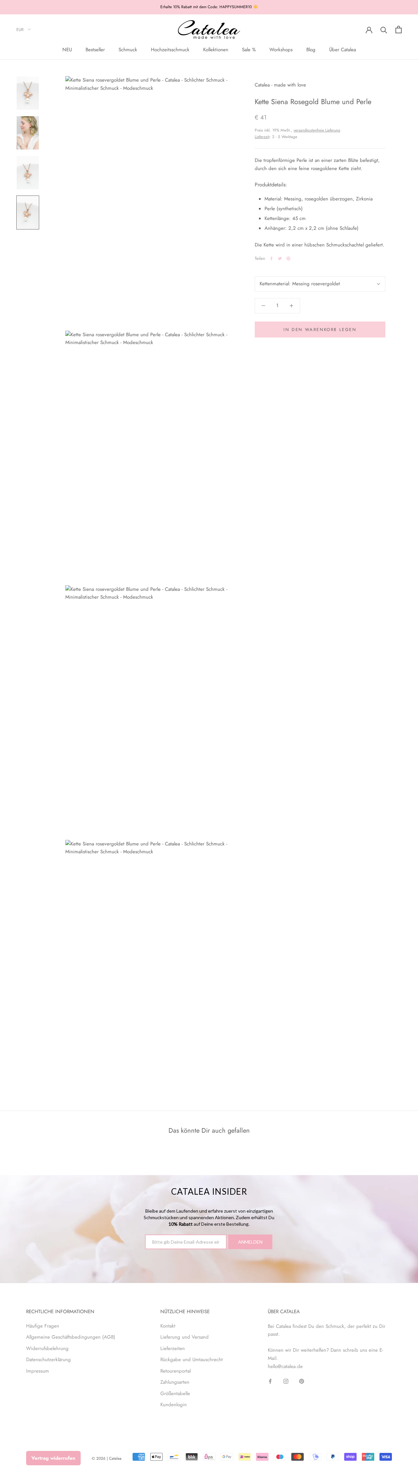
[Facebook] (271, 258)
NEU (67, 49)
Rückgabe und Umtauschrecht (191, 1359)
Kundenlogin (173, 1404)
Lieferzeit (262, 137)
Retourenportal (175, 1371)
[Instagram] (285, 1381)
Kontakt (167, 1326)
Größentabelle (175, 1393)
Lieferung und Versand (184, 1337)
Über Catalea (342, 49)
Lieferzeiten (172, 1348)
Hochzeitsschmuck (170, 49)
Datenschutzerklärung (48, 1359)
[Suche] (383, 29)
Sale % (249, 49)
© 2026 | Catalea (106, 1458)
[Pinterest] (288, 258)
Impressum (37, 1371)
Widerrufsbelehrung (47, 1348)
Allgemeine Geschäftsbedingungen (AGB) (70, 1337)
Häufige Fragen (42, 1326)
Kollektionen (215, 49)
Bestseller (95, 49)
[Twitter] (280, 258)
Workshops (281, 49)
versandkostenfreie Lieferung (317, 130)
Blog (310, 49)
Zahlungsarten (174, 1382)
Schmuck (128, 49)
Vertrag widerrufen (53, 1458)
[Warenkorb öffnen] (398, 29)
